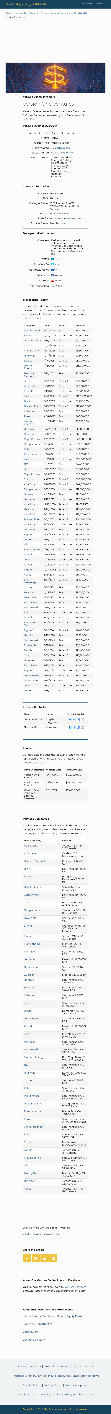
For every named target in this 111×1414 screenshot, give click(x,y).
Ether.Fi (28, 391)
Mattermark (31, 607)
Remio (28, 416)
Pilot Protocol (32, 330)
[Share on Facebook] (27, 1258)
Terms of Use (51, 1366)
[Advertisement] (55, 41)
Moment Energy (29, 367)
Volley (27, 574)
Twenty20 (30, 597)
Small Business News (86, 1375)
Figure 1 (28, 534)
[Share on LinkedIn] (44, 1258)
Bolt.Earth (30, 360)
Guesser (29, 494)
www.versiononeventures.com (68, 218)
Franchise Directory (24, 1375)
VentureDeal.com (75, 1286)
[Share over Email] (53, 1258)
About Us (35, 1366)
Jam (26, 381)
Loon (27, 345)
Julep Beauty (32, 675)
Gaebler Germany (61, 1394)
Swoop (28, 335)
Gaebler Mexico (52, 1385)
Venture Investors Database (55, 13)
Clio (26, 655)
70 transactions (60, 147)
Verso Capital (52, 1234)
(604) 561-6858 (59, 213)
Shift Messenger (30, 581)
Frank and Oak (30, 624)
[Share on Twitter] (36, 1258)
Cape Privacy (32, 439)
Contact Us (87, 1366)
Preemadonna (33, 454)
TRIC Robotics (32, 350)
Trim (27, 544)
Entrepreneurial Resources (54, 1375)
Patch (27, 449)
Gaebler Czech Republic (34, 1394)
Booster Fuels (32, 406)
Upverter (29, 660)
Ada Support (31, 484)
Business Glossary (34, 1339)
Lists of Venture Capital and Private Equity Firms (52, 1316)
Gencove (29, 429)
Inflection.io (31, 411)
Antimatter (30, 386)
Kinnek (28, 554)
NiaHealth (30, 355)
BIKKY (27, 401)
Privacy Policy (69, 1366)
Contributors (30, 1331)
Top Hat (28, 539)
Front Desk (30, 602)
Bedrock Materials (29, 375)
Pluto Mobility (32, 340)
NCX (26, 464)
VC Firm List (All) (79, 13)
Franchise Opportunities (37, 1324)
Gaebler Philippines (76, 1385)
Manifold (29, 514)
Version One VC (32, 1234)
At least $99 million (62, 152)
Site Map (22, 1366)
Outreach (29, 587)
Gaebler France (32, 1385)
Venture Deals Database (27, 13)
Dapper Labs (32, 444)
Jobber (28, 396)
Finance (9, 13)
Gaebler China (83, 1394)
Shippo (28, 479)
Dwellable (30, 645)
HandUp (29, 635)
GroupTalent (31, 680)
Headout (29, 434)
